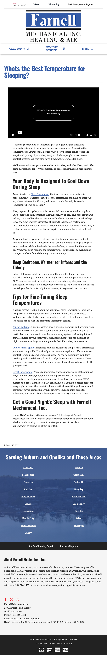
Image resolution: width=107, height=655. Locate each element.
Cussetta (28, 481)
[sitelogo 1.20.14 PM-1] (53, 11)
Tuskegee (79, 525)
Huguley (78, 489)
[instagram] (17, 599)
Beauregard (28, 474)
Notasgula (28, 510)
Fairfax (28, 489)
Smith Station (28, 525)
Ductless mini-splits (23, 347)
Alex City (28, 467)
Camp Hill (78, 474)
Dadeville (79, 481)
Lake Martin (79, 496)
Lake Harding (28, 496)
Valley (28, 532)
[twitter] (11, 599)
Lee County (79, 503)
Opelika (79, 510)
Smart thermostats (22, 371)
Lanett (28, 503)
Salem (79, 518)
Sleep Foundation (40, 194)
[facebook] (5, 599)
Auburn (79, 467)
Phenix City (28, 518)
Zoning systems (21, 326)
